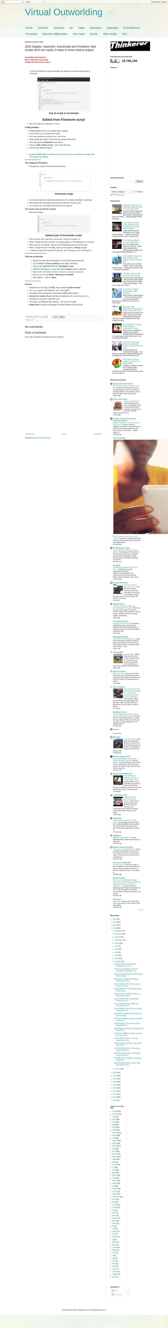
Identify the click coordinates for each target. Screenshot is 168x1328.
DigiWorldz (117, 835)
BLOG (114, 1221)
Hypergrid (112, 27)
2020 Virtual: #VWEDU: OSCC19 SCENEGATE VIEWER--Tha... (126, 970)
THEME (115, 1274)
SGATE (114, 1271)
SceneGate (61, 136)
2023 (115, 919)
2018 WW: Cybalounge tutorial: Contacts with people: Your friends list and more (133, 345)
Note (114, 1173)
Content (115, 1218)
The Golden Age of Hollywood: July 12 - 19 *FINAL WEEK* (131, 777)
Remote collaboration (55, 33)
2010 (115, 1100)
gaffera (88, 1310)
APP (113, 1213)
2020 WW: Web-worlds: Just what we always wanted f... (127, 1054)
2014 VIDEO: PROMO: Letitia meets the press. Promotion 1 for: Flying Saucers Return (131, 225)
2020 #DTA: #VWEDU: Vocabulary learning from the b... (126, 980)
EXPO (114, 1242)
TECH (114, 1191)
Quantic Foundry (119, 878)
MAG (114, 1199)
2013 (115, 1091)
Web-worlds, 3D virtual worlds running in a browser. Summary (58, 272)
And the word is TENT (131, 401)
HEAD (114, 1141)
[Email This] (53, 317)
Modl (114, 1263)
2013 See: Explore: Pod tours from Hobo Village (131, 274)
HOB (114, 1170)
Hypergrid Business (120, 637)
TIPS (114, 1253)
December (118, 931)
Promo (114, 1133)
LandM (114, 1247)
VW (32, 320)
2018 (115, 1076)
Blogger (103, 1310)
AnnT (114, 1215)
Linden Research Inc (80, 296)
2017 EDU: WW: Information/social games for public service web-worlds (133, 309)
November (118, 934)
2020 (115, 928)
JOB (113, 1229)
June (116, 949)
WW (113, 1127)
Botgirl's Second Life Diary (123, 847)
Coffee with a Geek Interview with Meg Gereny (130, 799)
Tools (114, 1277)
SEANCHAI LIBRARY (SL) (122, 774)
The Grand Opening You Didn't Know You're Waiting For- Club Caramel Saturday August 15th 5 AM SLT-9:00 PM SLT (132, 692)
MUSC (114, 1181)
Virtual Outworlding (64, 12)
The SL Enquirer (119, 687)
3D (113, 1239)
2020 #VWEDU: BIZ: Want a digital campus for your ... (126, 1000)
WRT (114, 1135)
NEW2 (114, 1194)
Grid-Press (117, 899)
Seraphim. (117, 565)
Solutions (59, 27)
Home (29, 27)
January (117, 1069)
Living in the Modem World (123, 384)
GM (113, 1186)
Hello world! (117, 901)
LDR (114, 1261)
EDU (114, 1111)
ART (113, 1119)
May (116, 952)
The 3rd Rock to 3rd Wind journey (124, 639)
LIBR (114, 1178)
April (116, 955)
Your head (79, 33)
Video (81, 27)
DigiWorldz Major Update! (121, 837)
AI (113, 1255)
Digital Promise (118, 604)
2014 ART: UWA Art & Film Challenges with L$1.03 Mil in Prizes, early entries (132, 207)
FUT (113, 1234)
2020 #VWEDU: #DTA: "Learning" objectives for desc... (126, 1039)
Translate (121, 195)
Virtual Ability (118, 652)
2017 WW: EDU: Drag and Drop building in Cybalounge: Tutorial (132, 326)
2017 (115, 1079)
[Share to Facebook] (61, 317)
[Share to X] (58, 317)
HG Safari (116, 737)
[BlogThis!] (56, 317)
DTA (124, 33)
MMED (114, 1237)
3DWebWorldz (52, 266)
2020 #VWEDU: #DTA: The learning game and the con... (127, 1049)
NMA (114, 1266)
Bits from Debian (119, 671)
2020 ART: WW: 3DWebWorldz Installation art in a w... (125, 965)
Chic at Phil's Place (120, 399)
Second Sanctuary (130, 739)
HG (113, 1138)
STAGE (114, 1189)
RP (113, 1210)
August (117, 943)
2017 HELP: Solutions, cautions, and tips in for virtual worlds (131, 361)
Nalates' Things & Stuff (121, 756)
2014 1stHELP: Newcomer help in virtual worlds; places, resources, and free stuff (132, 259)
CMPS (114, 1223)
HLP (113, 1130)
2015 (115, 1085)
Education (95, 27)
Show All (140, 910)
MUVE (114, 1205)
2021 (115, 925)
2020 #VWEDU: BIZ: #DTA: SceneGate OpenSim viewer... (128, 1009)
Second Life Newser (120, 583)
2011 (115, 1097)
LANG (114, 1207)
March (116, 958)
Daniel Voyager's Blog (121, 548)
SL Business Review (120, 621)
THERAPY (116, 1197)
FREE (114, 1245)
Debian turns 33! (118, 673)
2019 (115, 1073)
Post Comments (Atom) (43, 438)
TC (113, 1167)
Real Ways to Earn (120, 712)
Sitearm (116, 729)
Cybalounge (38, 266)
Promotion (32, 33)
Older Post (98, 434)
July (116, 946)
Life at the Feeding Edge (122, 863)
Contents (43, 27)
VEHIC (114, 1231)
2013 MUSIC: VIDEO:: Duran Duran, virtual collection (131, 291)
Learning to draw (118, 864)
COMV (114, 1165)
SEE (113, 1159)
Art (71, 27)
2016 (115, 1082)
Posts (115, 1291)
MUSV (114, 1175)
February (117, 961)
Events (94, 33)
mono (57, 124)
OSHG (114, 1183)
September (118, 940)
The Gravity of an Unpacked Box (123, 849)
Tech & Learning (119, 438)
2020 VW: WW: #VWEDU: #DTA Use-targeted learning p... (127, 995)
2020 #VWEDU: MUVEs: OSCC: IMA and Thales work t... (127, 1064)
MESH (114, 1250)
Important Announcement (121, 623)
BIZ (113, 1125)
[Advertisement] (63, 413)
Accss (114, 1269)
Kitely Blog (117, 818)
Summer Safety (129, 654)
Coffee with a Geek (120, 795)
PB (113, 1226)
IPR (113, 1202)
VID (113, 1122)
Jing (57, 299)
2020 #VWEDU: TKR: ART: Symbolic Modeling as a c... (127, 1024)
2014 (115, 1088)
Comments (117, 1295)
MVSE (114, 1146)
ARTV (114, 1154)
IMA (113, 1162)
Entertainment (131, 27)
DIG (113, 1258)
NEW (114, 1143)
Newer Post (30, 434)
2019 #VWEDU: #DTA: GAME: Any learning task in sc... (126, 1005)
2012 (115, 1094)
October (117, 937)
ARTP (114, 1157)
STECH (115, 1114)
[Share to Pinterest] (63, 317)
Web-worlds (110, 33)
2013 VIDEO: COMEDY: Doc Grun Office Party (131, 241)
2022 (115, 922)
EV (113, 1149)
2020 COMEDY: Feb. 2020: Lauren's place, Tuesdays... (127, 985)
